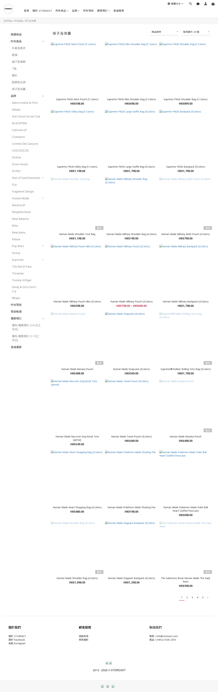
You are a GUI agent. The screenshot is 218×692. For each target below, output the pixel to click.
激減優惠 (118, 10)
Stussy (16, 253)
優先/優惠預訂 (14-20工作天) (26, 327)
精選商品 (16, 34)
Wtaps (16, 298)
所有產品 (18, 20)
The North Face (22, 266)
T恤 (14, 68)
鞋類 (14, 55)
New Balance (20, 219)
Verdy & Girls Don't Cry (24, 289)
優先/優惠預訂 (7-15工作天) (25, 338)
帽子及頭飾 (19, 62)
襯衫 (14, 75)
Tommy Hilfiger (22, 280)
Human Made (20, 198)
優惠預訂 (102, 10)
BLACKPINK (19, 123)
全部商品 (7, 20)
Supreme (18, 260)
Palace (16, 239)
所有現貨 (88, 10)
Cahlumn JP (19, 130)
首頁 (26, 10)
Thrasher (18, 273)
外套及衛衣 (19, 48)
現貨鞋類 (16, 311)
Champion (18, 137)
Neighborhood (21, 212)
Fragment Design (23, 191)
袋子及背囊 (30, 20)
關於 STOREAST (42, 10)
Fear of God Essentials (26, 178)
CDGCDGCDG (20, 150)
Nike (15, 225)
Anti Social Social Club (26, 116)
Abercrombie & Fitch (25, 103)
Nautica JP (18, 205)
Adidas (16, 109)
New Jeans (19, 232)
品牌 (74, 10)
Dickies (16, 157)
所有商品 (61, 10)
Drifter (16, 171)
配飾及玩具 (19, 82)
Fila (14, 185)
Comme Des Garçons (25, 144)
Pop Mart (18, 246)
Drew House (20, 164)
